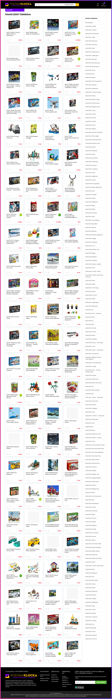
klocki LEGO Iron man (91, 295)
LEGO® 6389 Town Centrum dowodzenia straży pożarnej (52, 500)
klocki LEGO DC (89, 320)
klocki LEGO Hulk (89, 500)
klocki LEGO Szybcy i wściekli (93, 264)
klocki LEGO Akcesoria (91, 591)
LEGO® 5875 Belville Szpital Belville (32, 369)
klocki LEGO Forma (90, 631)
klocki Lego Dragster (91, 257)
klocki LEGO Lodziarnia (91, 169)
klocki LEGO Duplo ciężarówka (93, 187)
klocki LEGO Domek (90, 118)
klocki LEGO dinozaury (91, 41)
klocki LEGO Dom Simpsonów (93, 496)
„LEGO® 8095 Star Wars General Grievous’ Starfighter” (52, 241)
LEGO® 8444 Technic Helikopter (51, 447)
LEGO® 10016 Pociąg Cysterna (12, 137)
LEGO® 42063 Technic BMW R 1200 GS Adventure (13, 33)
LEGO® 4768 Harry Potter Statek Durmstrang (50, 215)
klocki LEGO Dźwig (90, 299)
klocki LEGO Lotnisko (90, 620)
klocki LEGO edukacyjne (91, 55)
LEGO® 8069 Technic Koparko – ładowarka (13, 189)
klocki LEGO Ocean (90, 180)
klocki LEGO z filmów (91, 30)
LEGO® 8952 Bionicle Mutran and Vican (51, 473)
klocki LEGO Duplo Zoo (91, 554)
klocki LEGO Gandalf (90, 194)
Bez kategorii (89, 22)
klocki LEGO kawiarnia (91, 150)
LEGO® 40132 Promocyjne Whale (12, 421)
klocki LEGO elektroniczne (92, 52)
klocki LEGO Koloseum (91, 511)
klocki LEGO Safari (90, 562)
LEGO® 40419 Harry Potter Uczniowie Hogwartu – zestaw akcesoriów (70, 320)
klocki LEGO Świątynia (91, 573)
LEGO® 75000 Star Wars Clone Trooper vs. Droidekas (12, 500)
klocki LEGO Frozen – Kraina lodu (94, 350)
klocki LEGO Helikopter (91, 202)
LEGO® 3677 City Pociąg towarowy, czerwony (70, 33)
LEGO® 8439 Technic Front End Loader (12, 654)
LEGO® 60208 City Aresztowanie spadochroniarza (50, 85)
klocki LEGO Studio (90, 584)
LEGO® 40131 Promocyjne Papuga (51, 163)
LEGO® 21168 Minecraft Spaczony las (33, 395)
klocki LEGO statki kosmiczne (93, 139)
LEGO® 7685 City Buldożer (11, 473)
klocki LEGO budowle (91, 59)
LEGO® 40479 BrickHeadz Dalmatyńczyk (49, 137)
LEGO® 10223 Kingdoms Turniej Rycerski (50, 292)
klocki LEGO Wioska (90, 522)
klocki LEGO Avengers (91, 408)
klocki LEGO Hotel (90, 441)
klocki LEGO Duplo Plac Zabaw (93, 558)
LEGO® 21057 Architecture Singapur (13, 628)
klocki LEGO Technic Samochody (94, 565)
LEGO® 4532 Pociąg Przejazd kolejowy (51, 267)
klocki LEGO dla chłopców (92, 66)
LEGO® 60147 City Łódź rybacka (13, 369)
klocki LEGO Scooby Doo (92, 353)
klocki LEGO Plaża (90, 430)
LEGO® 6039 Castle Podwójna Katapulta (52, 343)
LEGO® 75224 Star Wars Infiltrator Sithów (13, 163)
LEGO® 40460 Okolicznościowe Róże (52, 395)
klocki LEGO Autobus (91, 467)
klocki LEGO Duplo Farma (92, 481)
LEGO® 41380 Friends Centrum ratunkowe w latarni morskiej (31, 501)
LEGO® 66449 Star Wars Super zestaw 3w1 (12, 602)
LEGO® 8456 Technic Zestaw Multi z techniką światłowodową (51, 34)
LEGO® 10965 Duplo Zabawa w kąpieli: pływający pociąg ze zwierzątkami (32, 242)
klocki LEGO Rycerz (90, 147)
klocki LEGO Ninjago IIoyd (92, 489)
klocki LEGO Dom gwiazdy (92, 183)
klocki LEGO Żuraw (90, 154)
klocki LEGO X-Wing (90, 366)
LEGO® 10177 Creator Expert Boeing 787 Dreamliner (12, 241)
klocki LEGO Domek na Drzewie (93, 132)
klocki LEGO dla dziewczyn (92, 63)
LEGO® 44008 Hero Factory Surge (31, 85)
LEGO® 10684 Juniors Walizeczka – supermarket (32, 292)
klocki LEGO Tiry (89, 386)
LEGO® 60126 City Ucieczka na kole (31, 111)
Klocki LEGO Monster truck (92, 143)
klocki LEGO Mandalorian (92, 503)
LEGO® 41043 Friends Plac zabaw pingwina (71, 241)
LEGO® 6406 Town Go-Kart (72, 499)
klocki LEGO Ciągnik (90, 238)
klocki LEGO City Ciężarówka (93, 362)
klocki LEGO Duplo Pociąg (92, 99)
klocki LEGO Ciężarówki (91, 161)
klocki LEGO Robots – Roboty (93, 437)
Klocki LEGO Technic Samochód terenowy (94, 276)
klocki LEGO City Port (91, 639)
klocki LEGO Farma (90, 125)
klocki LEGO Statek (90, 507)
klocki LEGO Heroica (90, 485)
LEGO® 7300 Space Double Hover (32, 473)
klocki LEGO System (90, 404)
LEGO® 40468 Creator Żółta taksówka (33, 550)
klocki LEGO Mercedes (91, 158)
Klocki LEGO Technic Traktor (93, 271)
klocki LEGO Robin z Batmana (93, 383)
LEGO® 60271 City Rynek (31, 602)
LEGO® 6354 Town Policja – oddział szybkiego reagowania (50, 423)
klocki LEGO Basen (90, 209)
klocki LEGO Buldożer (91, 525)
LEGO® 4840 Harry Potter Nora (31, 267)
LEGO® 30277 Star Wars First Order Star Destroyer (71, 111)
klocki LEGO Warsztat (91, 242)
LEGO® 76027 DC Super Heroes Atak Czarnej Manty (72, 550)
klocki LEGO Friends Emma (92, 463)
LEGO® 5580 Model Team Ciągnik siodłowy (70, 576)
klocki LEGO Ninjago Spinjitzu (93, 478)
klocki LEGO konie (90, 48)
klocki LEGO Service (90, 536)
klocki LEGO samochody (92, 33)
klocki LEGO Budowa (90, 231)
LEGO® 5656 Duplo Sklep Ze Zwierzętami (32, 33)
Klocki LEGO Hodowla (91, 260)
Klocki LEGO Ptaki (90, 280)
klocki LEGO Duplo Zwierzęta (93, 547)
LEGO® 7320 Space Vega (32, 525)
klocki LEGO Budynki (90, 628)
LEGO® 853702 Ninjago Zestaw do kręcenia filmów (72, 344)
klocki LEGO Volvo (90, 412)
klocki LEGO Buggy (90, 253)
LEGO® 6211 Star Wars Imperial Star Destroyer (51, 59)
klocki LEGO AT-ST (90, 246)
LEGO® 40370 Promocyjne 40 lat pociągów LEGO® (51, 189)
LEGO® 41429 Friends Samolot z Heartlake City (32, 576)
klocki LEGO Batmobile (91, 580)
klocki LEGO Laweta (90, 331)
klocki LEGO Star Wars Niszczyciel (94, 448)
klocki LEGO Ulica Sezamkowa (93, 81)
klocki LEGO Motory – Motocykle (94, 342)
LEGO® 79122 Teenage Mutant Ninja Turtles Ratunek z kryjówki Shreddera (13, 293)
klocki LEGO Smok (90, 172)
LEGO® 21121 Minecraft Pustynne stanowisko (71, 525)
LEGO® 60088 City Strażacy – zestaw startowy (32, 344)
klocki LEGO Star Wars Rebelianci (94, 452)
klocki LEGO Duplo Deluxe (92, 459)
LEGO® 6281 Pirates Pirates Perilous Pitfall (13, 59)
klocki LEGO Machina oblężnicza (94, 235)
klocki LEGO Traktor (90, 114)
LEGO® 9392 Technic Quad (12, 317)
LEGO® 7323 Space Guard (70, 421)
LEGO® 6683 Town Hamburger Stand (51, 550)
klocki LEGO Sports (90, 540)
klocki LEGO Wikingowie (91, 602)
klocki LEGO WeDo (90, 335)
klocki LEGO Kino (89, 624)
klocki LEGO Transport (91, 617)
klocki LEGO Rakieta (90, 613)
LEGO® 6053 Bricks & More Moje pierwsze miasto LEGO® (71, 474)
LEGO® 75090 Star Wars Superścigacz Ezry (32, 189)
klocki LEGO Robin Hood (91, 379)
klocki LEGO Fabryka (90, 470)
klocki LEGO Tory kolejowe (92, 220)
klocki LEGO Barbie (90, 77)
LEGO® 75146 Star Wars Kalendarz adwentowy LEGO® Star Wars (13, 111)
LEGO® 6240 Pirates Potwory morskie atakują (50, 654)
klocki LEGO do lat (90, 70)
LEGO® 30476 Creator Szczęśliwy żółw (71, 267)
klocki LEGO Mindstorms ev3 (93, 434)
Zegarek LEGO (89, 426)
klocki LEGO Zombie (90, 328)
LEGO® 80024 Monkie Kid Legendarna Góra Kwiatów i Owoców (33, 163)
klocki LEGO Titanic (90, 609)
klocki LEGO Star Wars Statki (93, 544)
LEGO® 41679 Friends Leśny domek (51, 576)
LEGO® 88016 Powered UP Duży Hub (13, 550)
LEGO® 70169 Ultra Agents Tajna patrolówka (70, 654)
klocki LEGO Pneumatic (91, 401)
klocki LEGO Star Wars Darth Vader (95, 445)
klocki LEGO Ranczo (90, 227)
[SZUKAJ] (77, 4)
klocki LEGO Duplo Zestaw (92, 551)
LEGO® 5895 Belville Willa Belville (32, 628)
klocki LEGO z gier (90, 37)
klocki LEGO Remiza (90, 595)
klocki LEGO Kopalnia (91, 339)
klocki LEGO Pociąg (90, 529)
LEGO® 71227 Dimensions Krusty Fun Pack (72, 137)
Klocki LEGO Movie (90, 284)
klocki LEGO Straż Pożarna (92, 103)
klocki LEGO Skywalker (91, 224)
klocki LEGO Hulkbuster (91, 176)
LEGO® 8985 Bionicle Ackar (32, 215)
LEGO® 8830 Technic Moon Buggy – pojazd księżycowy (13, 85)
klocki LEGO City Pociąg (91, 288)
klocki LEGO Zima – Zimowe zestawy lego (93, 371)
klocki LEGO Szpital (90, 128)
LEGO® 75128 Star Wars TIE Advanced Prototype (13, 344)
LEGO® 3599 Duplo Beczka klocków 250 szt (12, 396)
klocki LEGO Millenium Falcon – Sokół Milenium (93, 358)
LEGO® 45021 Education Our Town (13, 267)
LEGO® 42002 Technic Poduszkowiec (32, 59)
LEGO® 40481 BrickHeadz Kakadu (71, 628)
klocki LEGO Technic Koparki (93, 92)
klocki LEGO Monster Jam (92, 249)
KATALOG (9, 10)
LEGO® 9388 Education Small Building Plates (52, 525)
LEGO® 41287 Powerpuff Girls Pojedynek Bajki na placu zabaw (70, 216)
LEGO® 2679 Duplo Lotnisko (12, 525)
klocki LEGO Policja (90, 96)
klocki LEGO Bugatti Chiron (92, 107)
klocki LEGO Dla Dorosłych (92, 390)
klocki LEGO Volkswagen (92, 302)
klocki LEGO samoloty (91, 44)
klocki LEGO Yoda (90, 346)
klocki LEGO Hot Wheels (91, 533)
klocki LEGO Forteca (90, 518)
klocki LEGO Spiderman (91, 88)
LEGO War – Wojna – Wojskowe (94, 397)
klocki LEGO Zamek (90, 121)
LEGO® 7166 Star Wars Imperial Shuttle (11, 215)
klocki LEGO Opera (90, 587)
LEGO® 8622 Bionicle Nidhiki (12, 447)
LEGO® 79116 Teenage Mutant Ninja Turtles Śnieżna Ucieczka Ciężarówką (71, 293)
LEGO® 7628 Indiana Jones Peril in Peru (69, 59)
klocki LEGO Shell (89, 317)
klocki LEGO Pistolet (90, 375)
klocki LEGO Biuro (90, 569)
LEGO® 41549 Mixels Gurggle (32, 137)
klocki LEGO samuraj (90, 165)
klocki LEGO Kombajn (91, 213)
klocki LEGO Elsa (89, 324)
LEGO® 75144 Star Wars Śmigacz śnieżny (52, 369)
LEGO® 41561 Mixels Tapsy (31, 317)
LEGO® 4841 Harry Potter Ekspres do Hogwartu (50, 628)
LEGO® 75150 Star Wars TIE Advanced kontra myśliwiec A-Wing (72, 85)
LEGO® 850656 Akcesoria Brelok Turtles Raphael (70, 189)
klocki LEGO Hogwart (91, 85)
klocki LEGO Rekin (90, 205)
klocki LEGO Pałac (90, 606)
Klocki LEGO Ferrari (90, 291)
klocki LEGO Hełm (90, 191)
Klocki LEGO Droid (90, 268)
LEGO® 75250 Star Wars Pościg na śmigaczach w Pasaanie (31, 423)
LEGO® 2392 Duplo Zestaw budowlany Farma (71, 602)
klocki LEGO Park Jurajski (92, 136)
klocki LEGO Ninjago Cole (92, 474)
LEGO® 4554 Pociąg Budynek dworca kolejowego (71, 370)
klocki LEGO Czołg (90, 110)
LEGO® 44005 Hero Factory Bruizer (31, 447)
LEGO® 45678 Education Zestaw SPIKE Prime (12, 576)
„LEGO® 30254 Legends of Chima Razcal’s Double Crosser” (52, 602)
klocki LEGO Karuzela (91, 635)
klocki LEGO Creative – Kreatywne (94, 415)
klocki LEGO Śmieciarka (91, 419)
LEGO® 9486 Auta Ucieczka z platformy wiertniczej (71, 448)
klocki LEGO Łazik (90, 216)
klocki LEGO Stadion (90, 598)
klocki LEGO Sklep (90, 514)
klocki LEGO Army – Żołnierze (93, 313)
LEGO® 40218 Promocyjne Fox (31, 654)
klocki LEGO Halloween (91, 306)
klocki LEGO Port (89, 576)
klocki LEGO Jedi (89, 423)
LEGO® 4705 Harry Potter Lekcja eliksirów (52, 317)
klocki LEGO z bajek (90, 26)
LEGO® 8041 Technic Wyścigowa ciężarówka (71, 163)
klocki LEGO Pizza (90, 492)
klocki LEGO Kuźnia (90, 198)
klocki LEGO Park (89, 74)
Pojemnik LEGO (89, 394)
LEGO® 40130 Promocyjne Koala (51, 111)
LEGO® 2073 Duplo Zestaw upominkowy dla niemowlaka (71, 396)
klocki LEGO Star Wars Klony (93, 456)
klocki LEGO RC (89, 310)
